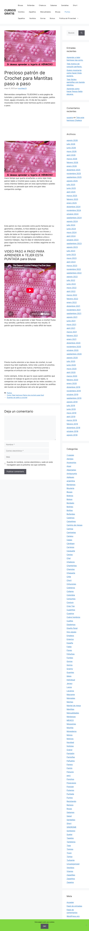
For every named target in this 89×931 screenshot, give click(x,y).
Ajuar (69, 466)
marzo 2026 (72, 159)
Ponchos (70, 779)
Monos (70, 735)
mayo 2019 (71, 413)
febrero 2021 (72, 335)
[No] (86, 925)
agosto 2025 (72, 181)
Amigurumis (72, 473)
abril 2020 (71, 372)
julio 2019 (71, 405)
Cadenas (70, 518)
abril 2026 (71, 155)
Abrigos (70, 459)
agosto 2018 (72, 435)
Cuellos (70, 621)
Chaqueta (71, 573)
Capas (69, 540)
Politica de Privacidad (67, 18)
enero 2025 (72, 203)
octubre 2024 (72, 214)
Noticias (70, 746)
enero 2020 (72, 383)
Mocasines (71, 724)
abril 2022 (71, 291)
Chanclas (71, 569)
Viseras (70, 871)
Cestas (70, 555)
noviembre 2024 (74, 210)
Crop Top (71, 606)
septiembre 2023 (74, 243)
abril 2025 (71, 192)
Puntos (67, 12)
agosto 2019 (72, 402)
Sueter (69, 834)
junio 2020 (71, 365)
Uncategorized (73, 864)
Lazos (69, 687)
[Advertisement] (30, 125)
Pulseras (70, 790)
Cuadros (70, 613)
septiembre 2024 (74, 218)
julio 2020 (71, 361)
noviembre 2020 (74, 347)
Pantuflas (71, 757)
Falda (69, 647)
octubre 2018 (72, 431)
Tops (69, 845)
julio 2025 (71, 184)
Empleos (70, 636)
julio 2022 (71, 280)
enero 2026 (72, 166)
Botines (70, 507)
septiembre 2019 (74, 398)
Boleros (70, 496)
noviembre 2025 (74, 173)
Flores (69, 650)
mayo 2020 (72, 369)
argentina (71, 481)
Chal (69, 558)
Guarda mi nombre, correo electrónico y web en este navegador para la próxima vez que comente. (30, 463)
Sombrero (71, 831)
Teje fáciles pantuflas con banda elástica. (76, 82)
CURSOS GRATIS (10, 12)
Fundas (70, 658)
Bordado (70, 503)
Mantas (70, 702)
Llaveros (70, 691)
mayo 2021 (71, 324)
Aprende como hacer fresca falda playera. (74, 91)
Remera (70, 805)
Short (75, 5)
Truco (69, 853)
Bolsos (52, 18)
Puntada (70, 794)
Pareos (70, 764)
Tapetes (70, 838)
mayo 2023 (72, 258)
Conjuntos (71, 599)
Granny (70, 669)
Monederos (72, 731)
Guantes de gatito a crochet (17, 397)
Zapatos (70, 882)
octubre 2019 (72, 394)
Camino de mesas (74, 525)
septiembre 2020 (74, 354)
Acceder (70, 902)
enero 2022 (72, 302)
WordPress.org (73, 916)
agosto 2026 (72, 140)
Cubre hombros (73, 617)
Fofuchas (71, 654)
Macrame (71, 694)
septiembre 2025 (74, 177)
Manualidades (45, 12)
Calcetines (71, 521)
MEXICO (70, 720)
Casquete (71, 551)
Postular (70, 787)
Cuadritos (71, 610)
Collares (70, 591)
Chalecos (42, 5)
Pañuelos (71, 761)
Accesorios (71, 462)
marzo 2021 (72, 332)
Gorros (70, 665)
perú (69, 775)
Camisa (70, 529)
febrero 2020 (72, 380)
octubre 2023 (72, 240)
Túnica (69, 857)
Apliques (70, 477)
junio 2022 (71, 284)
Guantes (70, 672)
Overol (69, 750)
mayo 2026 (72, 151)
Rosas (69, 809)
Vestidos (21, 12)
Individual (71, 680)
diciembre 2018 (73, 428)
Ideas (69, 676)
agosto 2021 (72, 317)
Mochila (70, 728)
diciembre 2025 (73, 170)
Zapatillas (71, 875)
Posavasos (71, 783)
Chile (69, 577)
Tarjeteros (71, 842)
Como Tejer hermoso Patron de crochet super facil (25, 395)
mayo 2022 (71, 288)
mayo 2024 (72, 232)
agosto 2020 (72, 358)
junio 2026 (71, 148)
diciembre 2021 (73, 306)
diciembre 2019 (73, 387)
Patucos (70, 772)
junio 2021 (71, 321)
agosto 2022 (72, 277)
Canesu (70, 536)
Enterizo (70, 639)
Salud (69, 816)
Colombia (71, 595)
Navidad (70, 742)
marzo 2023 (72, 266)
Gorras (42, 18)
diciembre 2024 (73, 207)
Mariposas (71, 717)
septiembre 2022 (74, 273)
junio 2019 (71, 409)
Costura (70, 602)
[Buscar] (81, 33)
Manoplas (71, 698)
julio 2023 (71, 251)
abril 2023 (71, 262)
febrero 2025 (72, 199)
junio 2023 (71, 254)
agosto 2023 (72, 247)
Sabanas (53, 5)
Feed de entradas (74, 906)
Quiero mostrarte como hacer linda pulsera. (74, 73)
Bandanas (71, 485)
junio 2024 (71, 229)
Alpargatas (71, 470)
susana (70, 117)
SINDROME (71, 827)
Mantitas (70, 709)
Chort (69, 580)
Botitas (70, 510)
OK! (44, 926)
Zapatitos (32, 12)
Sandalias (65, 5)
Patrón (69, 768)
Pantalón (70, 753)
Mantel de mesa (74, 706)
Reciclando (71, 801)
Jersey (69, 683)
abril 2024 (71, 236)
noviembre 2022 (74, 269)
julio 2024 (71, 225)
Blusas (20, 5)
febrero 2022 (72, 299)
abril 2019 (71, 417)
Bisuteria (70, 488)
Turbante (71, 860)
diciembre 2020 (73, 343)
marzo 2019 (72, 420)
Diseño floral (72, 628)
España (70, 643)
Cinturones (71, 584)
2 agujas (70, 455)
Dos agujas (71, 632)
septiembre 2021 (74, 313)
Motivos (70, 739)
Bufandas (31, 5)
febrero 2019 (72, 424)
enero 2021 (71, 339)
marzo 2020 (72, 376)
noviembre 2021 (74, 310)
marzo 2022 (72, 295)
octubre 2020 (72, 350)
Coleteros (71, 588)
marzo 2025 (72, 196)
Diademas (71, 624)
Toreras (70, 849)
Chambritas (72, 566)
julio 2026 (71, 144)
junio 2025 (71, 188)
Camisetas (71, 532)
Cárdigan (71, 543)
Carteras (70, 547)
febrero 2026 (72, 162)
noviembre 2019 (74, 391)
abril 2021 (71, 328)
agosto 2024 (72, 221)
